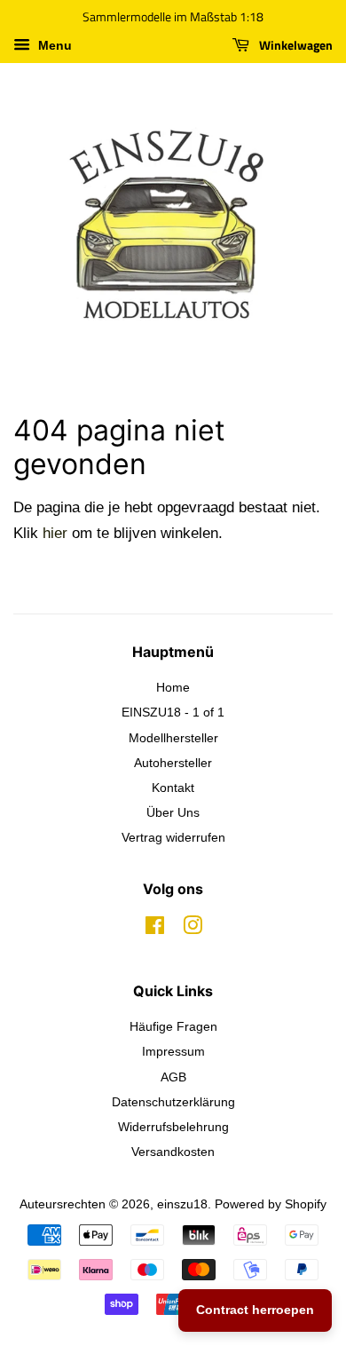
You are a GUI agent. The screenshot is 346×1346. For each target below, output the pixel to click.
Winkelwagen (294, 45)
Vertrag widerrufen (173, 837)
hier (55, 533)
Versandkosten (173, 1151)
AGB (173, 1077)
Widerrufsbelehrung (173, 1127)
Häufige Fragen (173, 1026)
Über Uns (173, 812)
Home (173, 687)
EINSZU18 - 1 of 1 (173, 712)
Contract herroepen (255, 1309)
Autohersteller (173, 763)
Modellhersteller (173, 738)
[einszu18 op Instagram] (192, 929)
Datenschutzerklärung (173, 1102)
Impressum (173, 1051)
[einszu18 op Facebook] (155, 929)
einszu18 (182, 1204)
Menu (53, 45)
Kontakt (173, 787)
